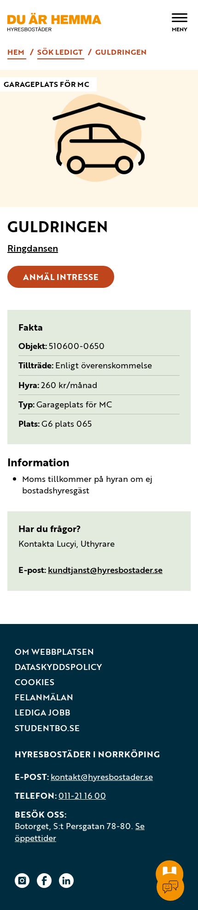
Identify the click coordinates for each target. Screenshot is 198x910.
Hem (16, 51)
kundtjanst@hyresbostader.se (105, 570)
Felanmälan (44, 697)
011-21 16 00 (82, 795)
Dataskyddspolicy (58, 667)
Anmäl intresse (61, 277)
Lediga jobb (42, 712)
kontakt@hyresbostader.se (102, 777)
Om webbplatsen (54, 652)
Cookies (34, 682)
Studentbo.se (47, 728)
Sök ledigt (60, 51)
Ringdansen (32, 248)
